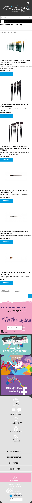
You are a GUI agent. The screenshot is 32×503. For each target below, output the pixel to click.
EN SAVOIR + (6, 74)
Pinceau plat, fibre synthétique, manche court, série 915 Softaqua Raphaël (14, 148)
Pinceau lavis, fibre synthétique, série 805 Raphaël (14, 105)
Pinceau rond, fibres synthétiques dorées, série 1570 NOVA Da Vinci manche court (15, 62)
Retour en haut (30, 296)
